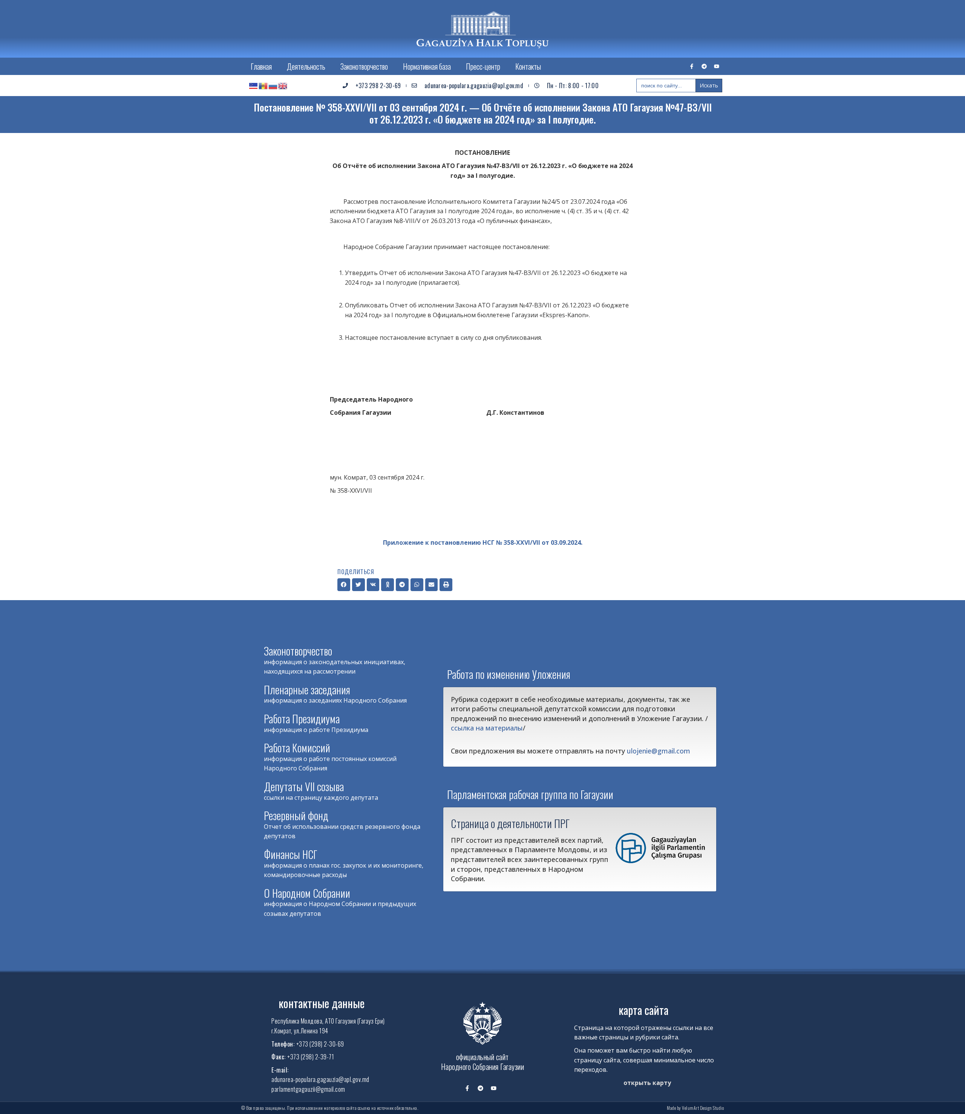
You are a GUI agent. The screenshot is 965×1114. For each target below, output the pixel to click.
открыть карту (647, 1083)
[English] (283, 85)
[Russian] (273, 85)
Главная (261, 66)
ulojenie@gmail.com (658, 750)
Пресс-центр (483, 66)
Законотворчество (364, 66)
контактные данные (322, 1003)
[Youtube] (716, 66)
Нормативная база (427, 66)
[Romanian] (263, 85)
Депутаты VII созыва (304, 786)
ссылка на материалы (487, 727)
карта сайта (643, 1009)
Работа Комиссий (297, 747)
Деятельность (306, 66)
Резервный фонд (296, 815)
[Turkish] (254, 85)
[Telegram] (704, 66)
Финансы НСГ (290, 854)
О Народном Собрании (307, 893)
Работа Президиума (302, 718)
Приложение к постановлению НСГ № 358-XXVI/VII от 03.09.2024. (482, 542)
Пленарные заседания (307, 689)
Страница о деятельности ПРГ (510, 823)
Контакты (528, 66)
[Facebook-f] (691, 66)
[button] (343, 584)
